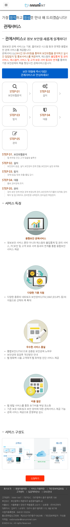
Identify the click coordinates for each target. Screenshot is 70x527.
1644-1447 (16, 497)
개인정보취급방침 (56, 488)
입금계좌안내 (33, 492)
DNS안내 (48, 492)
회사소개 (7, 488)
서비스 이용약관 (38, 488)
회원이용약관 (21, 488)
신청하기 (35, 478)
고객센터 (20, 492)
